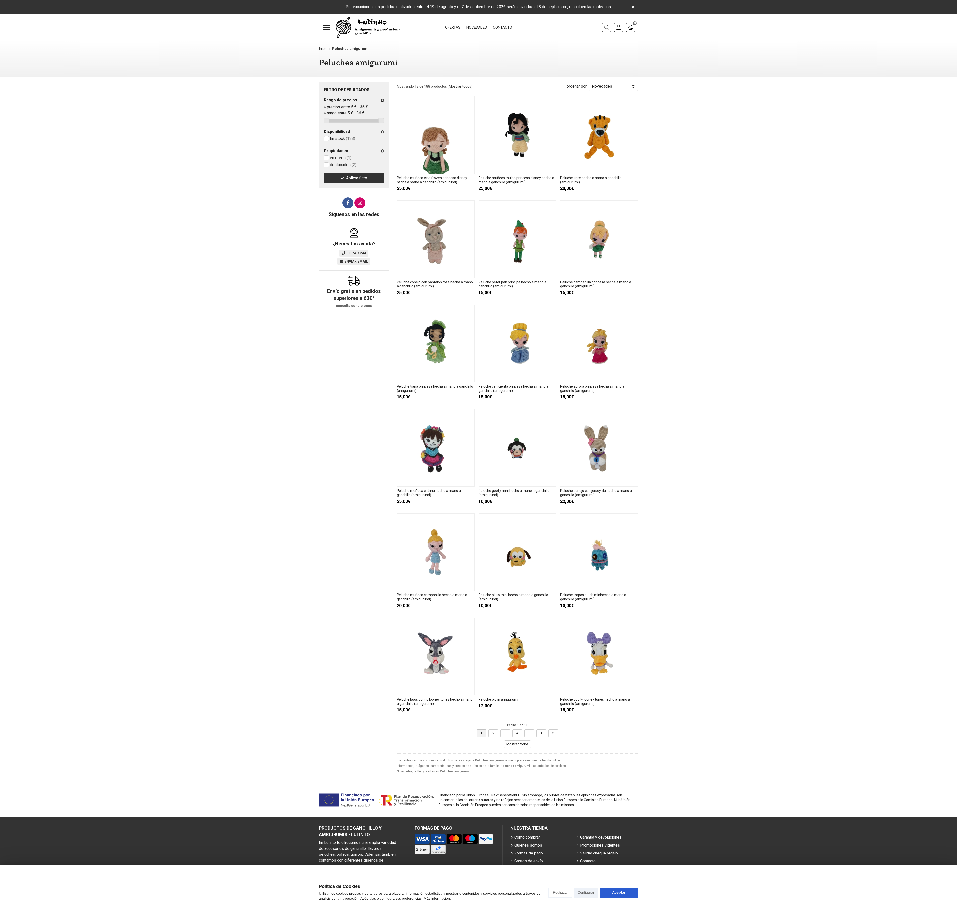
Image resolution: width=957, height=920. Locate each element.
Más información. (437, 898)
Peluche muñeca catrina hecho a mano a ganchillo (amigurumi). (429, 493)
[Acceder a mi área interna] (618, 27)
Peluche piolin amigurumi (498, 699)
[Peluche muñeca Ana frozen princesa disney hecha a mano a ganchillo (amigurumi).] (435, 135)
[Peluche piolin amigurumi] (517, 656)
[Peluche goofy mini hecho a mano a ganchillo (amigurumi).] (517, 447)
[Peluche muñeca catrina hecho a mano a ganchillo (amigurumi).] (435, 447)
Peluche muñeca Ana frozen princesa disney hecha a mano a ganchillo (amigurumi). (432, 180)
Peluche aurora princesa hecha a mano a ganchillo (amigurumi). (592, 388)
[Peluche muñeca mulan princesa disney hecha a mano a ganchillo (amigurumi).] (517, 135)
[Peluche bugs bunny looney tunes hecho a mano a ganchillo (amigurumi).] (435, 656)
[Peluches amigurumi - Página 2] (541, 733)
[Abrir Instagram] (360, 203)
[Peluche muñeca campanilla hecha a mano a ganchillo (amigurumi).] (435, 552)
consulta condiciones (354, 306)
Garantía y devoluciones (601, 837)
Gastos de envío (528, 861)
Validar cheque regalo (599, 853)
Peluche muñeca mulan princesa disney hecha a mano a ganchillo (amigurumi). (516, 180)
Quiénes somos (528, 845)
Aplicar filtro (356, 178)
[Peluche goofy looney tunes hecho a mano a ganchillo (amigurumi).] (599, 656)
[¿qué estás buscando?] (606, 27)
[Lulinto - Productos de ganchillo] (368, 27)
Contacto (588, 861)
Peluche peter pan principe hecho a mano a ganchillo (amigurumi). (512, 284)
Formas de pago (528, 853)
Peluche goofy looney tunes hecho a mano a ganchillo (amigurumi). (595, 701)
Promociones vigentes (600, 845)
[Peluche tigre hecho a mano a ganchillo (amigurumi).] (599, 135)
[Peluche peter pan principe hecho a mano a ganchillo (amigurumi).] (517, 239)
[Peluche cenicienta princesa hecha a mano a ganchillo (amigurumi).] (517, 343)
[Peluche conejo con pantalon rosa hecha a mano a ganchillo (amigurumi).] (435, 239)
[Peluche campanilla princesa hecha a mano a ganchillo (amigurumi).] (599, 239)
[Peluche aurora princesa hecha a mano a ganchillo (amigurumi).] (599, 343)
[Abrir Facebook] (348, 203)
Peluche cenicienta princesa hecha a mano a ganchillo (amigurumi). (513, 388)
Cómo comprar (527, 837)
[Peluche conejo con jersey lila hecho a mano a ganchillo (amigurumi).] (599, 447)
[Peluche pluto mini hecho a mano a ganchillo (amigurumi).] (517, 552)
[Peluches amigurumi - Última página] (553, 733)
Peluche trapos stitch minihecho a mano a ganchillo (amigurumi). (593, 597)
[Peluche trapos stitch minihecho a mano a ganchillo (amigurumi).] (599, 552)
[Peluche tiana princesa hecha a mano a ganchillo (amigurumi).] (435, 343)
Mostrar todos (460, 86)
